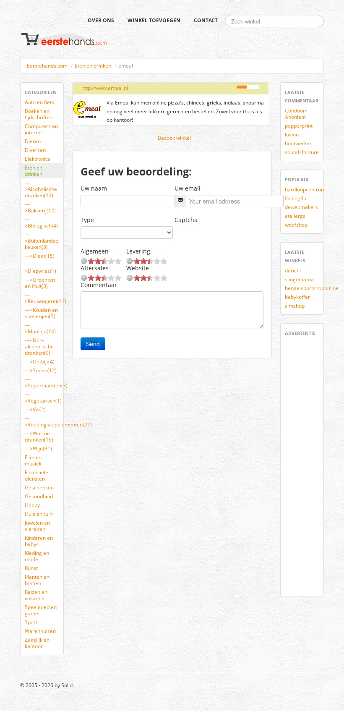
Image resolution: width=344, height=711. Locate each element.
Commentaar (99, 285)
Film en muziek (33, 460)
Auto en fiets (39, 102)
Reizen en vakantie (36, 595)
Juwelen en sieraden (37, 526)
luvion (292, 134)
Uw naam (94, 188)
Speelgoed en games (41, 610)
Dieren (33, 141)
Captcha (186, 220)
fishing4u (295, 198)
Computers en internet (41, 129)
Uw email (188, 188)
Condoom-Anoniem (297, 113)
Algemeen (95, 251)
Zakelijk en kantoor (37, 643)
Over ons (101, 20)
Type (87, 220)
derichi (293, 270)
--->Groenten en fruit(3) (40, 283)
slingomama (299, 279)
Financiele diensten (36, 475)
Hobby (32, 505)
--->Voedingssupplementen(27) (45, 421)
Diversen (35, 150)
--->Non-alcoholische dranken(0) (39, 346)
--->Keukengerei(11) (45, 298)
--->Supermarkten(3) (45, 382)
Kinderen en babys (39, 541)
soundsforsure (302, 152)
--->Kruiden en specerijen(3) (41, 313)
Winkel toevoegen (154, 20)
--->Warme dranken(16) (39, 436)
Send (93, 344)
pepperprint (299, 125)
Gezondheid (39, 496)
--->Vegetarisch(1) (43, 397)
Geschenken (39, 487)
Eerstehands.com (47, 65)
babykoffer (297, 297)
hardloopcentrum (305, 189)
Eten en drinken (93, 65)
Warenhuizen (40, 631)
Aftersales (95, 268)
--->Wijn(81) (38, 448)
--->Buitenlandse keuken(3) (41, 241)
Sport (31, 622)
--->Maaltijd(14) (40, 328)
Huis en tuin (38, 514)
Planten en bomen (37, 580)
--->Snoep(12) (41, 370)
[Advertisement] (310, 465)
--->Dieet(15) (40, 255)
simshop (295, 305)
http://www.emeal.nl (104, 87)
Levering (138, 251)
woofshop (296, 224)
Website (137, 268)
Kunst (31, 568)
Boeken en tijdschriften (38, 114)
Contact (206, 20)
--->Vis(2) (35, 409)
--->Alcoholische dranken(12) (41, 189)
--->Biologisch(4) (41, 222)
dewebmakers (301, 207)
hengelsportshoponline (305, 288)
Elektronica (38, 158)
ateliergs (295, 216)
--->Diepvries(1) (40, 267)
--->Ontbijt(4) (40, 361)
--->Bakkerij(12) (40, 207)
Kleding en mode (37, 556)
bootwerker (298, 143)
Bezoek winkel (174, 137)
